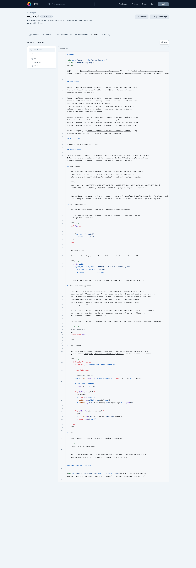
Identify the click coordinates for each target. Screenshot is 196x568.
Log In (163, 4)
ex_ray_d (33, 16)
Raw (165, 42)
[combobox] (70, 4)
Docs (144, 4)
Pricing (135, 4)
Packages (123, 4)
